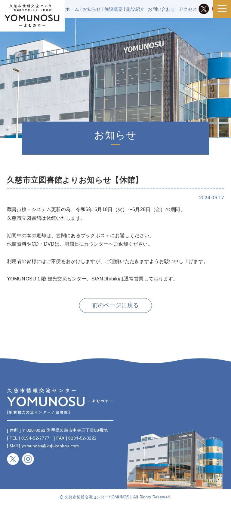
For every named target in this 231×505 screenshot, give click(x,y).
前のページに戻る (115, 305)
